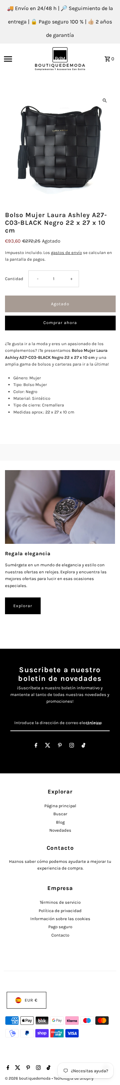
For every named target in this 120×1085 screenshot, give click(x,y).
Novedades (60, 830)
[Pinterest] (60, 746)
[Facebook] (36, 746)
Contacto (60, 935)
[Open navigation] (17, 59)
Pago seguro (60, 926)
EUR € (31, 1000)
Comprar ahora (60, 322)
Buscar (60, 813)
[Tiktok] (83, 746)
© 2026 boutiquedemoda (28, 1078)
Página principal (60, 805)
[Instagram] (71, 746)
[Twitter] (47, 746)
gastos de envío (66, 252)
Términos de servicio (60, 902)
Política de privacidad (60, 910)
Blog (60, 822)
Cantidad (14, 278)
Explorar (22, 605)
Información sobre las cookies (60, 918)
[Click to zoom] (104, 100)
